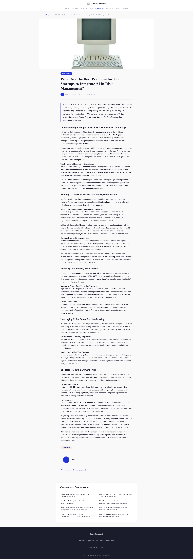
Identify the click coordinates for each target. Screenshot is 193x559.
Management (99, 8)
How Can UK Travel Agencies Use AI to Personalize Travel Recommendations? (115, 495)
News (118, 8)
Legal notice (93, 547)
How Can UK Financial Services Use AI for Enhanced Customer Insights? (113, 509)
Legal (91, 8)
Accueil (41, 15)
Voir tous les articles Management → (74, 470)
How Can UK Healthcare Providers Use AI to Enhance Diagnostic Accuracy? (113, 515)
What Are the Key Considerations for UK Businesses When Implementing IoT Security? (113, 502)
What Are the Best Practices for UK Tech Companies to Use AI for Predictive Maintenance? (76, 515)
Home (67, 8)
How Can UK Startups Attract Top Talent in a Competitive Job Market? (75, 495)
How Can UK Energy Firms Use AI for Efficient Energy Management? (76, 502)
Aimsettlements (96, 3)
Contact (101, 547)
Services (125, 8)
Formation (83, 8)
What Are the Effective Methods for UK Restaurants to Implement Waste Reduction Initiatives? (77, 509)
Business (75, 8)
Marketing (109, 8)
